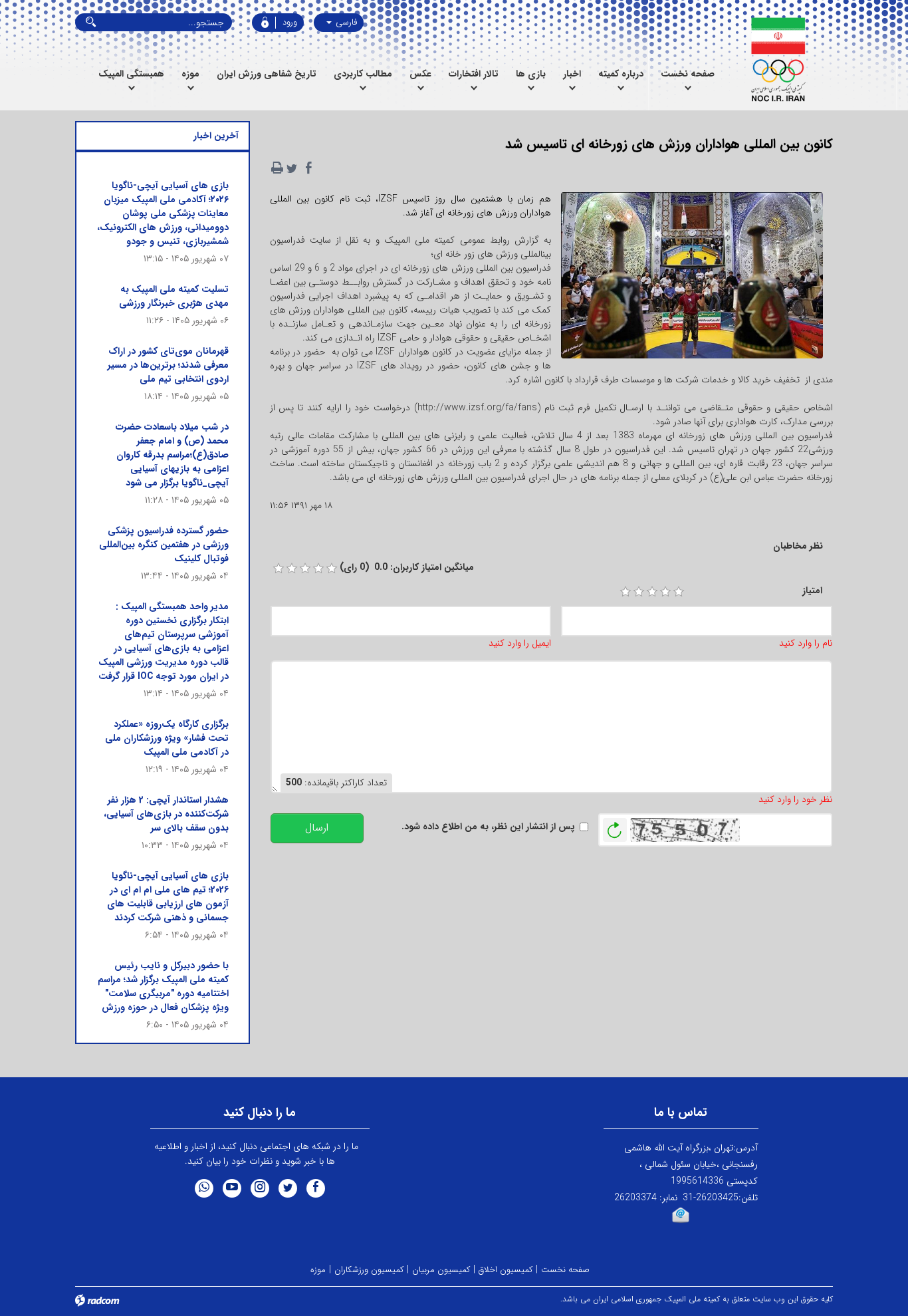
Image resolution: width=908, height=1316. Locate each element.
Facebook (315, 1188)
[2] (639, 592)
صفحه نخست (565, 1270)
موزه (318, 1270)
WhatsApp (204, 1188)
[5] (679, 592)
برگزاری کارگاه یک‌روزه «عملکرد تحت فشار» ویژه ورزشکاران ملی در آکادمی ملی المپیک (167, 738)
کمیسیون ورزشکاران (368, 1270)
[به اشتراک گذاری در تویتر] (292, 168)
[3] (652, 592)
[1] (625, 592)
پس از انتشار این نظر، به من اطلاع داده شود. (488, 827)
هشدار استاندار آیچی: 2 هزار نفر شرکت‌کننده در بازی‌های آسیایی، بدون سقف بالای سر (166, 814)
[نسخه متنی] (277, 168)
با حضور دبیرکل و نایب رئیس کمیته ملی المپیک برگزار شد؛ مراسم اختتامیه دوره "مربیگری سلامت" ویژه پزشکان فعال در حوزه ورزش (163, 986)
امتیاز (812, 591)
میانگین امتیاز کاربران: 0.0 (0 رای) (407, 568)
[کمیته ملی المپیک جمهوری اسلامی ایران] (778, 59)
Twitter (288, 1188)
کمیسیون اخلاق (505, 1270)
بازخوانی (615, 827)
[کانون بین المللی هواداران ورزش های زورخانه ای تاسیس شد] (692, 280)
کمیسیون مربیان (441, 1270)
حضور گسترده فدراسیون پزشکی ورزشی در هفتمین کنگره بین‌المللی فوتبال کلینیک (164, 544)
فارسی (345, 22)
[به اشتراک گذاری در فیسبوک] (309, 168)
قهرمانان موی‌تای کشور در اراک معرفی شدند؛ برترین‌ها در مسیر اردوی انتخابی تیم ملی (168, 365)
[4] (665, 592)
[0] (278, 569)
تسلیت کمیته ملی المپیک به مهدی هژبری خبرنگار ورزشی (174, 296)
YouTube (232, 1188)
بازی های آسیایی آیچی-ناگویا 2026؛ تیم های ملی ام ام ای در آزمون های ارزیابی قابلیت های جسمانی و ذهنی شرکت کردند (168, 896)
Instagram (260, 1188)
